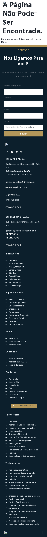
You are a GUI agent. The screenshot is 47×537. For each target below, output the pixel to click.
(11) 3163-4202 (12, 238)
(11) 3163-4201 (12, 234)
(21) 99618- (10, 195)
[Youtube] (17, 152)
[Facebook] (12, 152)
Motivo (7, 122)
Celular (7, 98)
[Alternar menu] (42, 7)
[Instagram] (7, 152)
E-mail (7, 110)
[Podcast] (21, 152)
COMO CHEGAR (13, 207)
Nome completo (12, 86)
